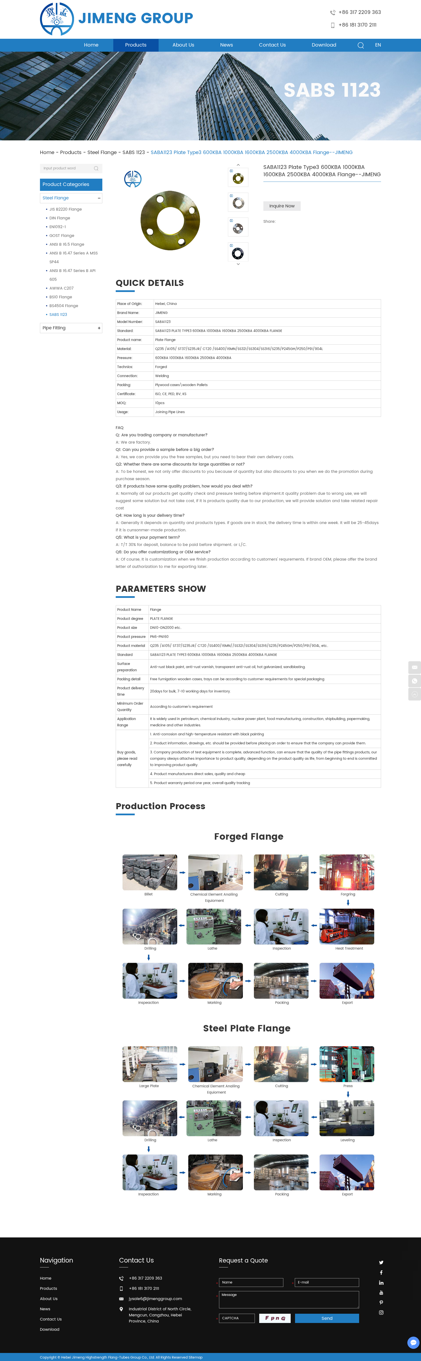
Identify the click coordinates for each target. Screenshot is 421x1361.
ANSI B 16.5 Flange (66, 244)
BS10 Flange (60, 297)
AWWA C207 (61, 288)
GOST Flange (61, 236)
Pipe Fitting (54, 327)
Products (136, 45)
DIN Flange (59, 218)
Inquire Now (282, 206)
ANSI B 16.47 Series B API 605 (72, 275)
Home (91, 45)
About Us (183, 45)
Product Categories (66, 185)
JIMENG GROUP (135, 19)
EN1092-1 (57, 227)
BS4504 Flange (63, 306)
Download (324, 45)
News (226, 45)
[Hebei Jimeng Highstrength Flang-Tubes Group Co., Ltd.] (57, 19)
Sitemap (195, 1357)
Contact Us (272, 45)
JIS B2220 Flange (65, 209)
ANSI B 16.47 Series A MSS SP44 (73, 257)
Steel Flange (102, 153)
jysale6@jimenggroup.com (155, 1299)
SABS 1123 (134, 153)
